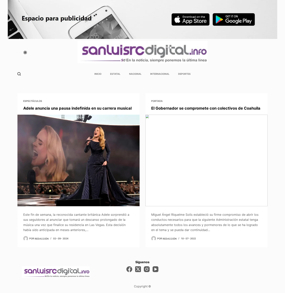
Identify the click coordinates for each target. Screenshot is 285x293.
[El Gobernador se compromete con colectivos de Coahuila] (206, 160)
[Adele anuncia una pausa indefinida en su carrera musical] (78, 160)
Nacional (135, 73)
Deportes (184, 73)
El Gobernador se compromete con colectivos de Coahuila (205, 108)
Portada (157, 101)
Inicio (97, 73)
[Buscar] (19, 74)
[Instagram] (147, 269)
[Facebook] (129, 269)
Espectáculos (32, 101)
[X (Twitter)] (138, 269)
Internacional (159, 73)
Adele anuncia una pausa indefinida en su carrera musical (77, 108)
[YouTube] (155, 269)
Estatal (115, 73)
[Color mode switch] (25, 52)
